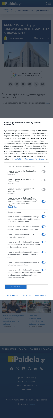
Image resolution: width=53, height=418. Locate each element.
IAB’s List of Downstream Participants (29, 159)
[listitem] (26, 166)
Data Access (26, 295)
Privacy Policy (40, 295)
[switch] (43, 171)
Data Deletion (12, 295)
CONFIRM (15, 287)
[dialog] (26, 209)
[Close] (48, 123)
